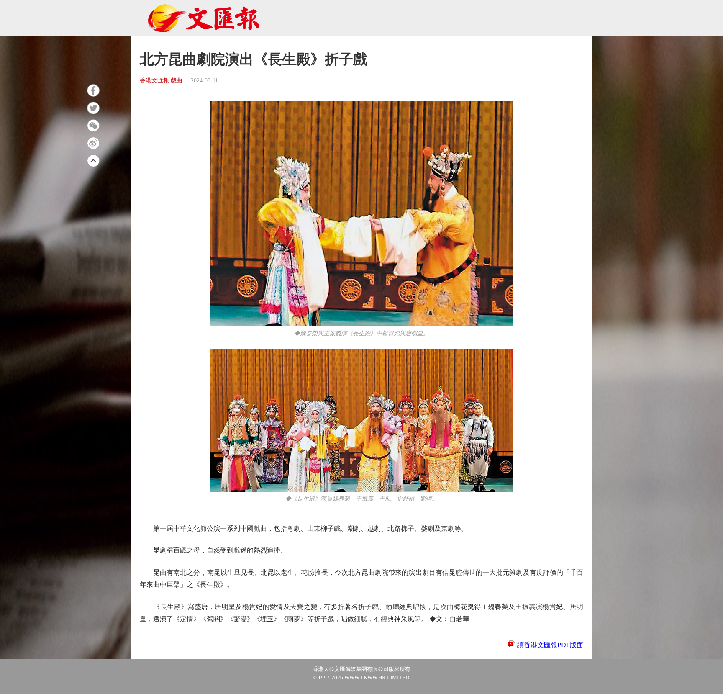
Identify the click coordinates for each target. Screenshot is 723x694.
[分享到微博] (93, 143)
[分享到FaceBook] (93, 90)
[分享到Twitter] (93, 108)
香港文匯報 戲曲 (161, 80)
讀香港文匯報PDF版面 (550, 644)
